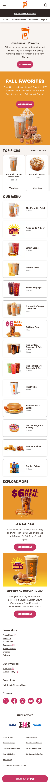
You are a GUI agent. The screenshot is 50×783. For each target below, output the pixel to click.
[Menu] (4, 4)
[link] (13, 175)
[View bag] (45, 4)
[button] (25, 64)
